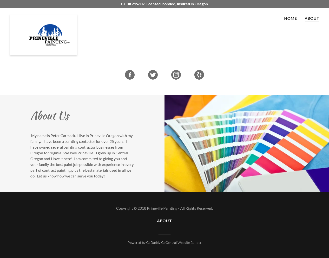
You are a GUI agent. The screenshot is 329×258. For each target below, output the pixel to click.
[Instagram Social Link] (176, 75)
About (312, 18)
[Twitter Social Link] (152, 75)
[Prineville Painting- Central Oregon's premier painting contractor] (43, 18)
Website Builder (190, 242)
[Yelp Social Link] (199, 75)
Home (290, 18)
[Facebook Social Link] (129, 75)
